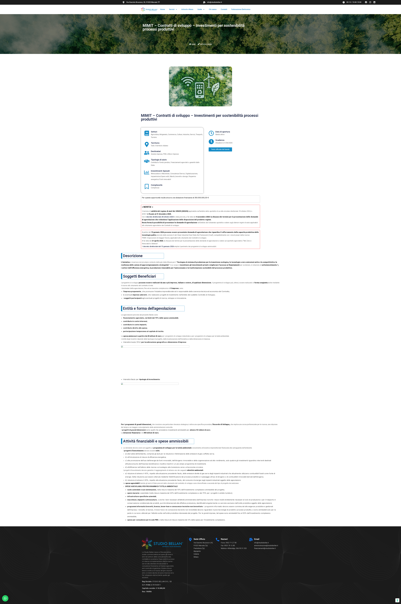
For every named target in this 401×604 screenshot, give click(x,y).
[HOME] (190, 44)
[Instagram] (370, 2)
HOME (194, 44)
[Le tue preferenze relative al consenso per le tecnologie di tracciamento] (397, 600)
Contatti (224, 9)
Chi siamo (213, 9)
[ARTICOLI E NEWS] (199, 44)
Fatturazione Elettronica (240, 9)
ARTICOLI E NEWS (206, 44)
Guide (199, 9)
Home (162, 9)
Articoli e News (187, 9)
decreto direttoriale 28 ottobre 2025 (160, 217)
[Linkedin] (374, 2)
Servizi (171, 9)
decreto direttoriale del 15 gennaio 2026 (158, 246)
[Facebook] (366, 2)
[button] (5, 598)
